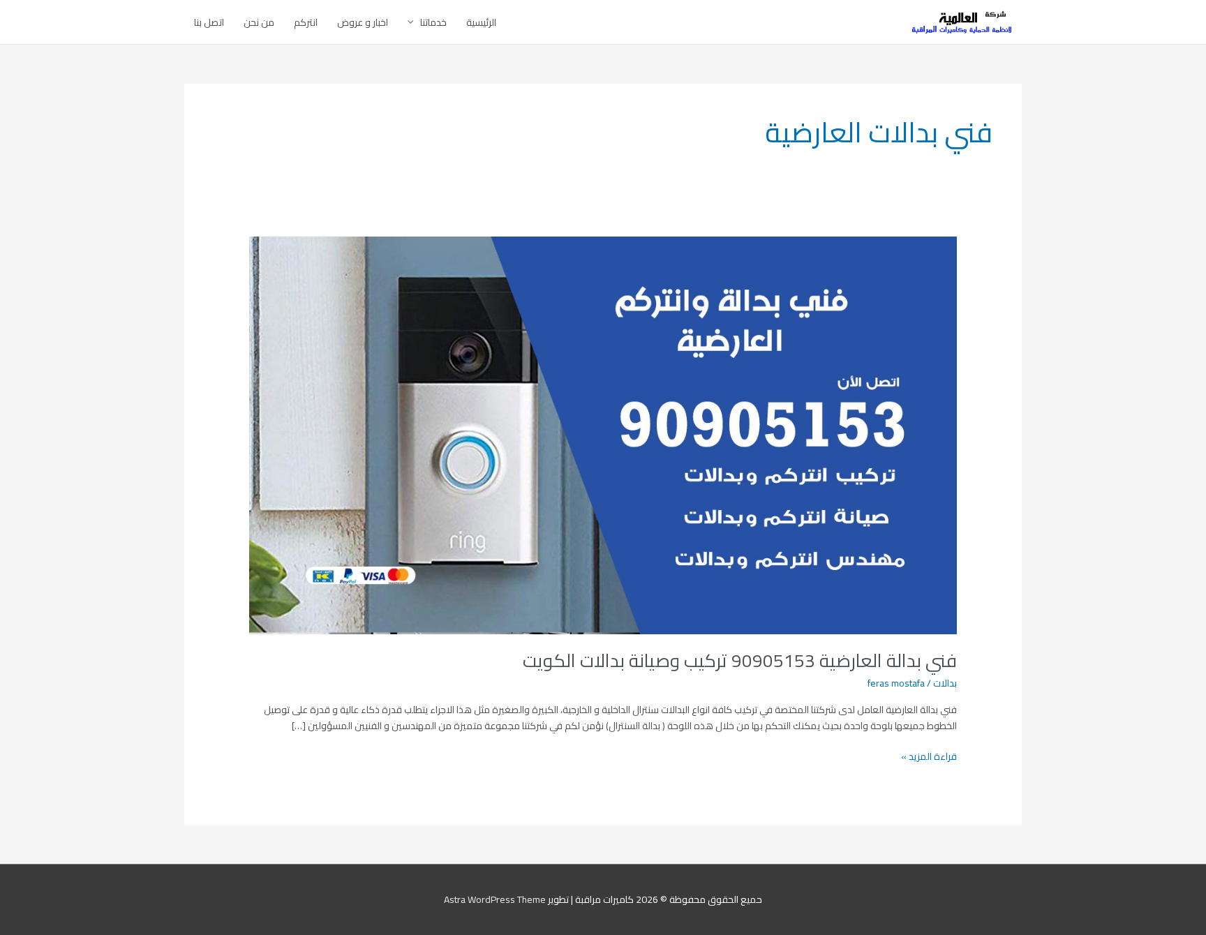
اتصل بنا (209, 22)
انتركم (306, 22)
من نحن (259, 22)
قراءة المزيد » (929, 757)
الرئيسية (481, 22)
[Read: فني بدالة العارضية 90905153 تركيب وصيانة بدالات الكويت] (602, 434)
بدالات (945, 683)
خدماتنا (433, 22)
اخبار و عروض (362, 22)
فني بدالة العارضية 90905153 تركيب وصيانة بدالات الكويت (740, 660)
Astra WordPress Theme (495, 899)
